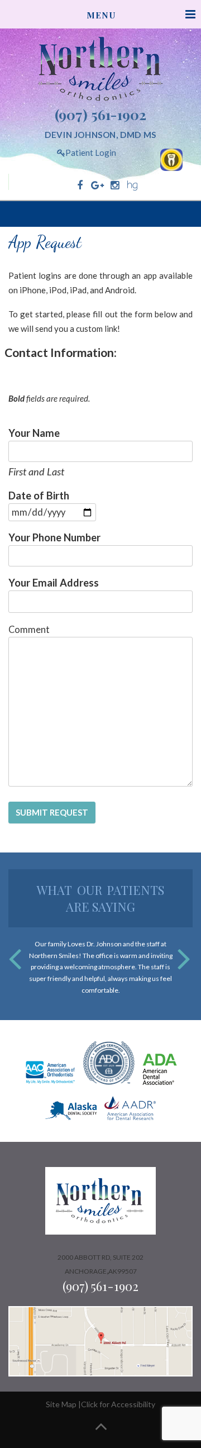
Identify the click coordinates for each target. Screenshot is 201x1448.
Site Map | (63, 1404)
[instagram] (114, 185)
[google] (97, 185)
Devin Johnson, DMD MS (100, 135)
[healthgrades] (132, 185)
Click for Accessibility (118, 1404)
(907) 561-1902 (100, 114)
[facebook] (80, 185)
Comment (29, 629)
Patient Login (90, 152)
